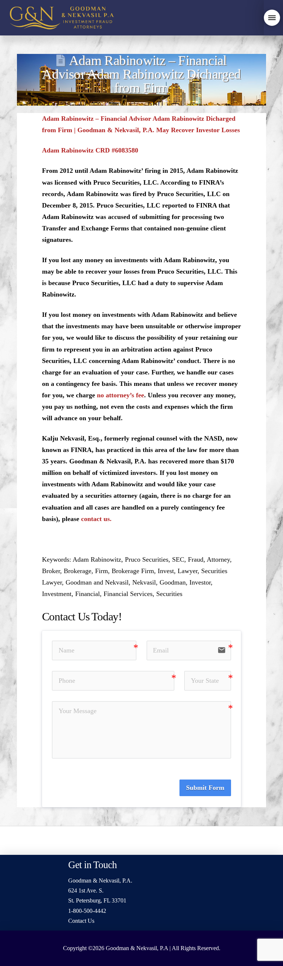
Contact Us (81, 921)
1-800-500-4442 (87, 911)
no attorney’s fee (120, 395)
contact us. (96, 519)
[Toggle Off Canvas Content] (272, 18)
